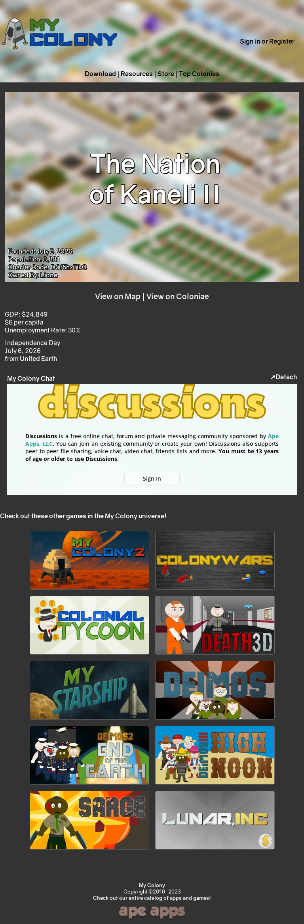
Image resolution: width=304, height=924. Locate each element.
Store (166, 74)
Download (100, 74)
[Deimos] (215, 720)
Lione (48, 275)
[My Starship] (89, 720)
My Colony (152, 885)
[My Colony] (59, 57)
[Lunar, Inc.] (215, 849)
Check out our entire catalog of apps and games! (152, 898)
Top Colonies (199, 74)
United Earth (38, 359)
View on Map (118, 296)
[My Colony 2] (89, 590)
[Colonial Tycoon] (89, 655)
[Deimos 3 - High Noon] (215, 784)
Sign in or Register (267, 41)
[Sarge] (89, 849)
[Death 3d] (215, 655)
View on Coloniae (177, 296)
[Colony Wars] (215, 590)
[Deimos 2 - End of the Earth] (89, 784)
